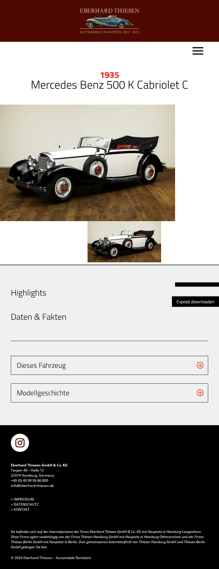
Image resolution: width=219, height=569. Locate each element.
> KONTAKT (20, 509)
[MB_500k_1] (87, 163)
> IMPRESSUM (22, 499)
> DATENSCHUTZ (24, 504)
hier (44, 547)
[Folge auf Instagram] (20, 443)
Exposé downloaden (195, 301)
